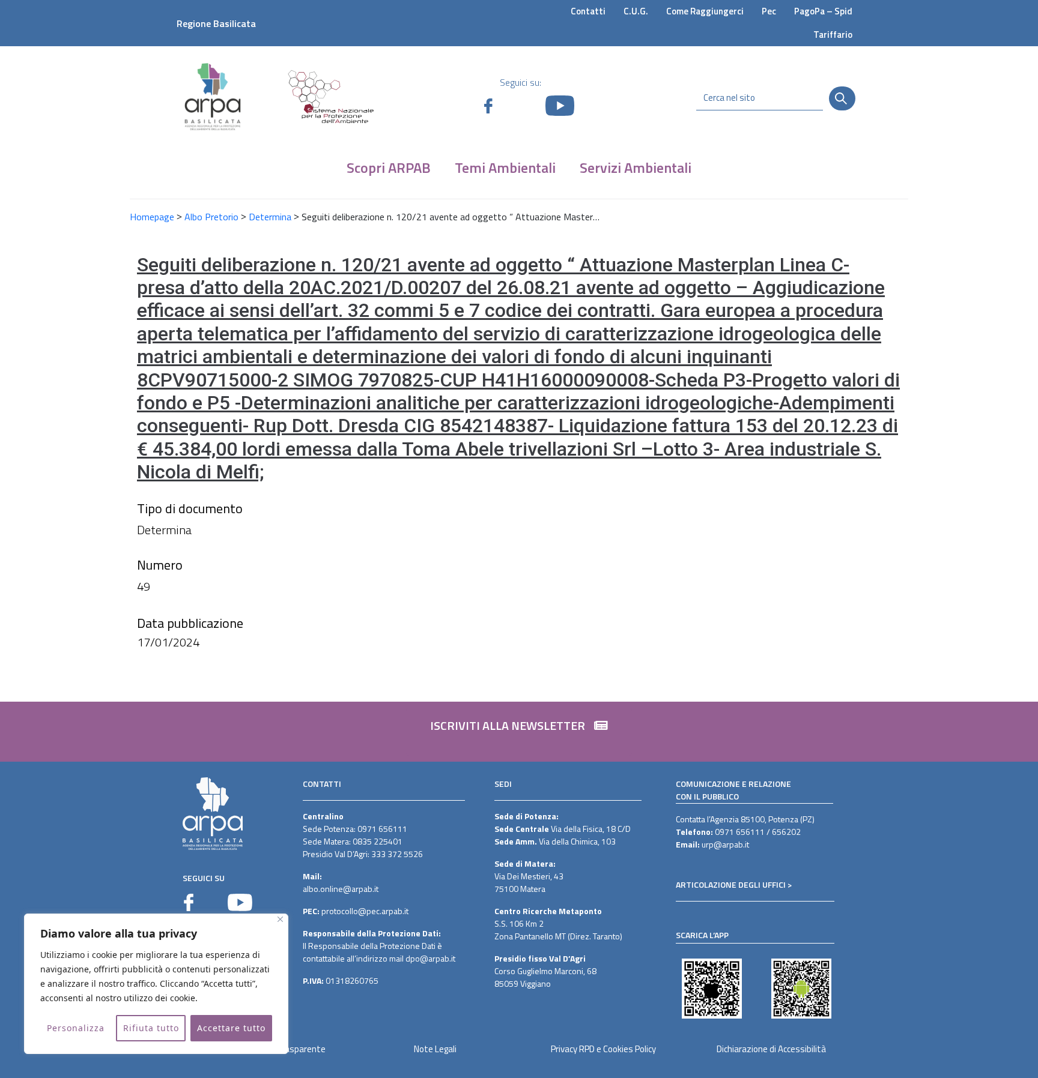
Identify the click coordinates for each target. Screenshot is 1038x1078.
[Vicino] (280, 919)
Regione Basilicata (216, 23)
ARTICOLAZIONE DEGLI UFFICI (731, 884)
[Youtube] (240, 902)
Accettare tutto (231, 1028)
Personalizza (76, 1028)
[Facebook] (189, 902)
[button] (519, 732)
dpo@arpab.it (430, 958)
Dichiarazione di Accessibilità (771, 1049)
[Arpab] (213, 96)
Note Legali (435, 1049)
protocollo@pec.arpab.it (364, 911)
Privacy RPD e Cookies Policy (603, 1049)
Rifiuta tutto (151, 1028)
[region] (156, 984)
